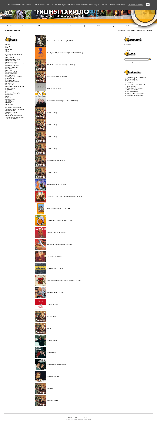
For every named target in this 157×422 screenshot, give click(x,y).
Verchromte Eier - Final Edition (136, 77)
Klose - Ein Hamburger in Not (14, 86)
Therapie (8, 106)
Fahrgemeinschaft (11, 72)
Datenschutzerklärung (136, 5)
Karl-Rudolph (9, 83)
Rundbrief (10, 26)
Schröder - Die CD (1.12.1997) (56, 232)
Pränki (7, 96)
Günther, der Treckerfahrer (13, 77)
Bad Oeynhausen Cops (12, 59)
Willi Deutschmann (11, 112)
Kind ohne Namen (11, 85)
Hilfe (70, 418)
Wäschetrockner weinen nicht (14, 117)
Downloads (70, 26)
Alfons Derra (9, 56)
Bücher (7, 44)
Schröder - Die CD (132, 90)
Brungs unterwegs (11, 62)
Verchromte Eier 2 (132, 81)
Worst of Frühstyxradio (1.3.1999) (59, 209)
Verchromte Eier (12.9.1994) (55, 292)
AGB (75, 418)
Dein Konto (131, 30)
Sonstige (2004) (52, 173)
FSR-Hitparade (10, 75)
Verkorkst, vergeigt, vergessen (14, 109)
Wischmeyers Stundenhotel (14, 115)
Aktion (49, 328)
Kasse (149, 30)
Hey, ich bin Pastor (132, 92)
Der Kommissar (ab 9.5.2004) (56, 161)
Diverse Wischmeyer (53, 376)
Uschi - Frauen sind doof (13, 107)
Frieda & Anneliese (11, 73)
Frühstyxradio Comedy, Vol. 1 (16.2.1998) (60, 220)
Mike (6, 91)
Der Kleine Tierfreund (12, 65)
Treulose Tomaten (52, 304)
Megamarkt (8, 90)
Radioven (8, 98)
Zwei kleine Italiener (11, 119)
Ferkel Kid (50, 388)
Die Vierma (8, 69)
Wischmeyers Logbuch (12, 114)
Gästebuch (100, 26)
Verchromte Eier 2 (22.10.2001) (56, 185)
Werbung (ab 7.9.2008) (54, 89)
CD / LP (7, 46)
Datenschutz (130, 26)
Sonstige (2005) (52, 149)
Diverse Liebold (52, 340)
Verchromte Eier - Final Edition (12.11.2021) (60, 41)
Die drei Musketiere (11, 67)
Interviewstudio (10, 78)
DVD (6, 48)
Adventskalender (52, 316)
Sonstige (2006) (52, 137)
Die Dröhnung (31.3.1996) (55, 268)
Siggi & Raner (9, 101)
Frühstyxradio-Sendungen (13, 54)
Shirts (7, 51)
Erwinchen (8, 70)
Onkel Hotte (9, 94)
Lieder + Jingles (10, 88)
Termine (24, 26)
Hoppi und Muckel (52, 400)
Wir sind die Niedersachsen (135, 88)
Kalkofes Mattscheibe (12, 82)
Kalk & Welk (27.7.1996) (54, 256)
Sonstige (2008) (52, 113)
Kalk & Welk (130, 83)
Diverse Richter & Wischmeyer (56, 364)
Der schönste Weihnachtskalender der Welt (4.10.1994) (64, 280)
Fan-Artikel (8, 49)
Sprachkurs (9, 104)
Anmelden (121, 30)
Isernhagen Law (10, 80)
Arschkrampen (9, 57)
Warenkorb (141, 30)
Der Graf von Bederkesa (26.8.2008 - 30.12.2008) (62, 101)
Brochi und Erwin (10, 61)
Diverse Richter (51, 352)
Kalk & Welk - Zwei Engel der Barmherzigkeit (136, 85)
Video (55, 26)
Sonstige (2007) (52, 125)
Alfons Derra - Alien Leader (135, 93)
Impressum (115, 26)
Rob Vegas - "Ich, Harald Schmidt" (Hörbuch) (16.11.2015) (65, 53)
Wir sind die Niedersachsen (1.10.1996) (59, 244)
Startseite (8, 30)
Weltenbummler (10, 111)
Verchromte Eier (132, 79)
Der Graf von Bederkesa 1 (135, 95)
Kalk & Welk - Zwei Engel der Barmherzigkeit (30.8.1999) (64, 197)
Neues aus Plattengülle (12, 93)
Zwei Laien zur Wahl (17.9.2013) (57, 77)
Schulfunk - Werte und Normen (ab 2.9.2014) (61, 65)
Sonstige (16, 30)
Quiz (85, 26)
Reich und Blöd (10, 99)
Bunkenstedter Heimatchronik (14, 64)
